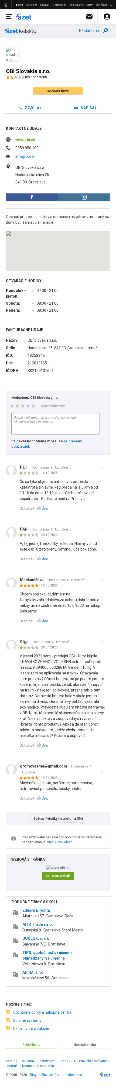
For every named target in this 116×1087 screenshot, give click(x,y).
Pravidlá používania (93, 1061)
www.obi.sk (25, 139)
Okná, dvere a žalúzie (31, 1028)
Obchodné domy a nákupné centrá (42, 1012)
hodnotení (36, 77)
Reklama (27, 1061)
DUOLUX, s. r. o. (36, 938)
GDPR (61, 1061)
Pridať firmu (31, 1045)
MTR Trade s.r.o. (37, 924)
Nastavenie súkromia (38, 1066)
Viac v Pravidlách (60, 842)
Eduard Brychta (36, 910)
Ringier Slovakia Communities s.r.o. (56, 1075)
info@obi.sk (25, 156)
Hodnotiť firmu (58, 91)
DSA (72, 1061)
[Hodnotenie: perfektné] (30, 586)
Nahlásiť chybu (85, 1045)
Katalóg (11, 1061)
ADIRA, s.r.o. (33, 972)
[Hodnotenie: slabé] (30, 473)
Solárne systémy (27, 1020)
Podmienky (45, 1061)
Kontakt (13, 1066)
